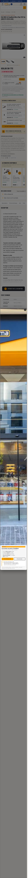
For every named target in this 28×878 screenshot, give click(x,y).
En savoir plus (19, 558)
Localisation (8, 558)
